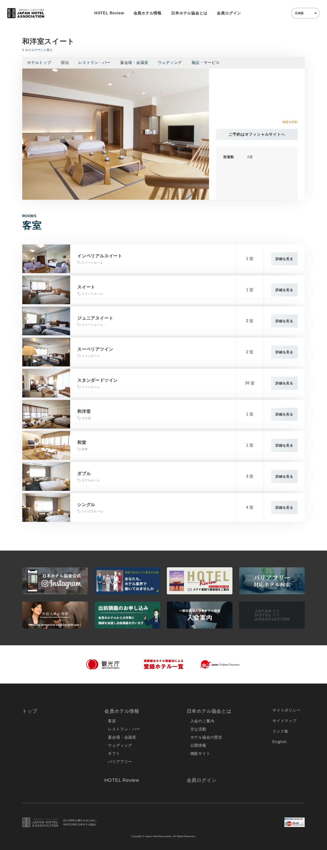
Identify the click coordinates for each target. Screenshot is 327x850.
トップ (29, 711)
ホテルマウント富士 (39, 50)
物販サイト (200, 753)
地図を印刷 (290, 122)
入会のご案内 (202, 721)
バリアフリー (120, 762)
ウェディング (170, 63)
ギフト (114, 753)
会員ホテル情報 (148, 13)
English (279, 742)
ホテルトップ (39, 63)
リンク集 (280, 731)
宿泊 (65, 63)
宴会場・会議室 (134, 63)
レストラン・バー (94, 63)
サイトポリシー (286, 710)
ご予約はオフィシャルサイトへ (257, 134)
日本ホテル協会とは (189, 13)
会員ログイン (229, 13)
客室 (112, 721)
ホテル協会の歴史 (206, 737)
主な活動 (198, 729)
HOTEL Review (109, 13)
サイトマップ (284, 721)
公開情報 (198, 745)
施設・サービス (206, 63)
